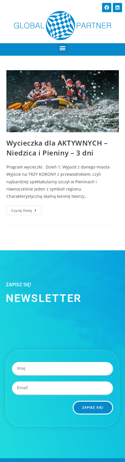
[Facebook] (106, 7)
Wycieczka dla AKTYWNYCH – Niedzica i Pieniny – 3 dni (57, 147)
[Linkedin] (117, 7)
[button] (62, 48)
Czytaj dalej (26, 209)
